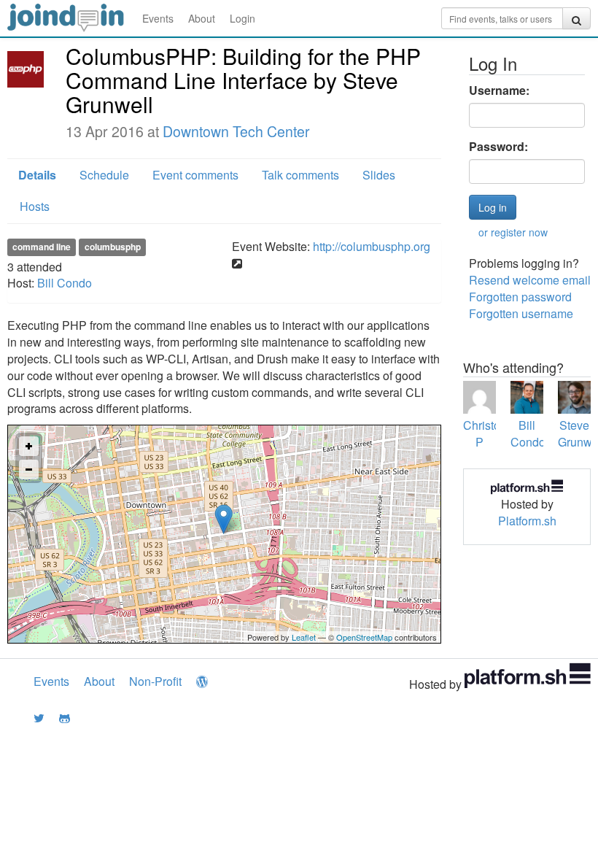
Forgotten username (521, 313)
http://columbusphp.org (371, 246)
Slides (378, 174)
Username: (499, 90)
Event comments (195, 174)
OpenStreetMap (364, 637)
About (201, 18)
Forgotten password (520, 296)
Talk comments (300, 174)
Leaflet (304, 637)
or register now (513, 232)
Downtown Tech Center (236, 131)
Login (242, 18)
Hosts (35, 206)
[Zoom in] (29, 446)
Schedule (104, 174)
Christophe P (491, 433)
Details (37, 174)
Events (158, 18)
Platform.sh (527, 520)
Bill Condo (64, 282)
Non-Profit (155, 681)
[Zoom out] (29, 469)
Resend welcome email (530, 279)
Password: (498, 147)
